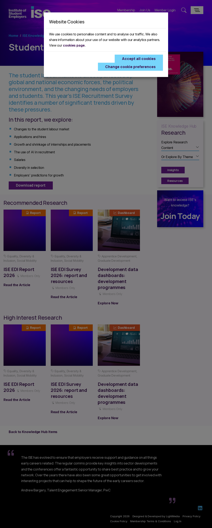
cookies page (74, 45)
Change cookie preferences (130, 66)
